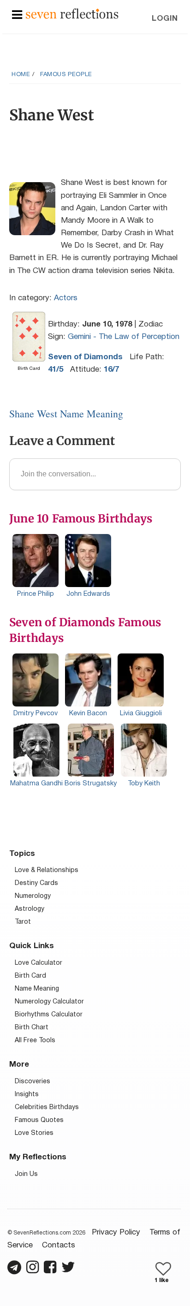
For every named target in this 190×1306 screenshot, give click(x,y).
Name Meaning (37, 989)
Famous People (66, 74)
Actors (65, 298)
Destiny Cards (36, 883)
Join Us (26, 1174)
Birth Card (30, 976)
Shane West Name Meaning (66, 413)
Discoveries (32, 1082)
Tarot (23, 922)
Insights (27, 1095)
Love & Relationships (46, 870)
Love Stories (34, 1133)
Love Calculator (38, 963)
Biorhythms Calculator (49, 1015)
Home (21, 74)
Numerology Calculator (49, 1002)
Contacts (58, 1245)
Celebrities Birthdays (47, 1107)
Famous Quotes (39, 1120)
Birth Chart (31, 1028)
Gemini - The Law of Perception (123, 336)
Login (165, 18)
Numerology (33, 896)
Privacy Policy (116, 1232)
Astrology (29, 909)
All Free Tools (35, 1041)
